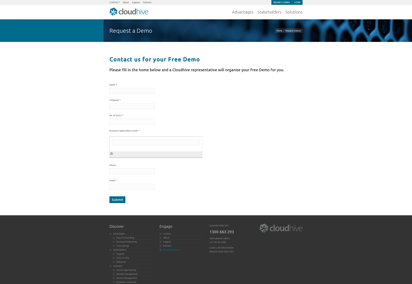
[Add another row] (111, 153)
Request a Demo (171, 250)
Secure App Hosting (126, 270)
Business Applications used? (124, 130)
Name (113, 84)
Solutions (118, 266)
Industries (121, 262)
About (166, 237)
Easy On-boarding (125, 237)
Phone (112, 165)
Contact (167, 233)
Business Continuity (126, 282)
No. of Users (116, 115)
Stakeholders (119, 250)
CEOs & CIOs (122, 258)
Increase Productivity (126, 241)
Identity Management (127, 274)
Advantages (119, 233)
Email (113, 180)
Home (279, 30)
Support (120, 254)
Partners (167, 246)
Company (115, 100)
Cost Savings (122, 246)
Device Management (126, 278)
